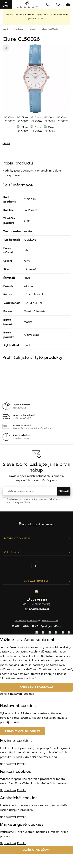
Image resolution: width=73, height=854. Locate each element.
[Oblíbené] (58, 4)
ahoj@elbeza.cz (39, 609)
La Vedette (31, 210)
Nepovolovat (8, 764)
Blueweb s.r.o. (50, 620)
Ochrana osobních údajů (45, 502)
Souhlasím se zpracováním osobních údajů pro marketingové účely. (33, 500)
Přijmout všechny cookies (22, 731)
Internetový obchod (26, 620)
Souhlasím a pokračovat (36, 687)
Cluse (6, 143)
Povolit (21, 764)
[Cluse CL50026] (36, 78)
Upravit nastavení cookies (17, 694)
